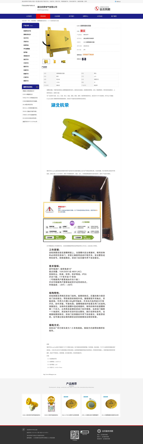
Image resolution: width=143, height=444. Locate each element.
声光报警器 (27, 48)
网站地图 (52, 437)
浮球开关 (26, 41)
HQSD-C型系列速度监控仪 (31, 415)
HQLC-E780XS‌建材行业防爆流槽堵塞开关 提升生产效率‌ (56, 415)
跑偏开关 (26, 73)
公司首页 (29, 16)
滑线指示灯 (27, 56)
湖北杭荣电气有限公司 (32, 435)
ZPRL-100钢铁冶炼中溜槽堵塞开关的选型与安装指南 (75, 415)
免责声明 (41, 437)
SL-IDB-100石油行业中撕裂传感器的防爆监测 (113, 415)
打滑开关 (26, 77)
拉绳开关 (26, 70)
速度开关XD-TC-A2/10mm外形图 (30, 121)
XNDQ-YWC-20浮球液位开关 (30, 97)
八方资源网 (36, 437)
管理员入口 (47, 437)
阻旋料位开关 (27, 31)
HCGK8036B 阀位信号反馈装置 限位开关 (30, 118)
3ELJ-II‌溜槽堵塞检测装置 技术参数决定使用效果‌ (94, 415)
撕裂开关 (26, 81)
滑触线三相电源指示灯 (28, 91)
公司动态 (99, 16)
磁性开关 (26, 66)
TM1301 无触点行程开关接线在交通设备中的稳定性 (30, 111)
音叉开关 (26, 38)
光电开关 (26, 63)
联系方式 (29, 21)
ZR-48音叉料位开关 (28, 104)
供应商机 (43, 16)
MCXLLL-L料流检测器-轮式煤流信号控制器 (30, 108)
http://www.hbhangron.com (49, 374)
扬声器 (25, 52)
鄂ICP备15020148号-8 (43, 432)
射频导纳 (26, 45)
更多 (37, 87)
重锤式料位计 (27, 34)
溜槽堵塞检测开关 (42, 20)
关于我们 (71, 16)
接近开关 (26, 59)
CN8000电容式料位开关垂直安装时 (30, 101)
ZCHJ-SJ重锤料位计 (28, 94)
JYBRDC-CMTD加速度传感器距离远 (30, 114)
